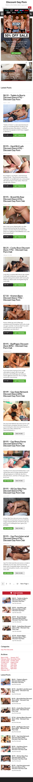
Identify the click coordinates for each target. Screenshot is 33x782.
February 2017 (5, 670)
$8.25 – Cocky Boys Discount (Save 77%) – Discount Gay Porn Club (16, 250)
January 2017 (15, 657)
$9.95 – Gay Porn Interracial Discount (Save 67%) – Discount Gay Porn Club (16, 538)
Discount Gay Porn (16, 2)
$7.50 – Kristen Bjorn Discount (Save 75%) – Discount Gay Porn (13, 298)
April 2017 (4, 667)
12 (17, 584)
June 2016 (14, 665)
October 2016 (15, 660)
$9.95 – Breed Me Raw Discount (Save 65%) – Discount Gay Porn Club (14, 199)
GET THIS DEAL (16, 53)
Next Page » (24, 584)
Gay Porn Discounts (8, 71)
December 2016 (15, 659)
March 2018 (4, 657)
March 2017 (4, 668)
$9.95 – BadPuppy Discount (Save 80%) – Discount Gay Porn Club (15, 346)
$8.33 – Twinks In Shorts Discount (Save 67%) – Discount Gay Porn (14, 97)
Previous (3, 41)
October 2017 (5, 662)
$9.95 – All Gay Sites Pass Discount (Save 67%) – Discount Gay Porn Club (14, 490)
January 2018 (5, 660)
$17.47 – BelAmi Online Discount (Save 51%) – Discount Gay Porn (11, 76)
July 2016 (13, 664)
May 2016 (13, 667)
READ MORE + (16, 56)
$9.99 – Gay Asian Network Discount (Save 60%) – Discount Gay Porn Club (15, 394)
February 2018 (5, 659)
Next (29, 41)
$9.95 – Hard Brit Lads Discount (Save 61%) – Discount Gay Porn (13, 148)
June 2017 (4, 664)
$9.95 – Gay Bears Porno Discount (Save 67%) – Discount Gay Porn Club (14, 443)
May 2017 (4, 665)
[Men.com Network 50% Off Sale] (16, 9)
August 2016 (14, 662)
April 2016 (13, 668)
